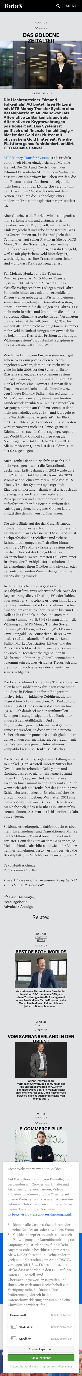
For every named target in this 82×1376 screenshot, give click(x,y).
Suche (58, 6)
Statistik (26, 1327)
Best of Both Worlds (41, 951)
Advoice (41, 22)
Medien (25, 1338)
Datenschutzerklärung (24, 1366)
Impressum (47, 1366)
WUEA (41, 940)
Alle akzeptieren (41, 1357)
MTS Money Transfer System (26, 157)
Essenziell (18, 1315)
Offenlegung (64, 1366)
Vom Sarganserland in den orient (41, 1039)
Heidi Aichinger (21, 897)
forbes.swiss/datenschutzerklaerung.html (39, 1214)
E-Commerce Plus (41, 1128)
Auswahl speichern (41, 1349)
